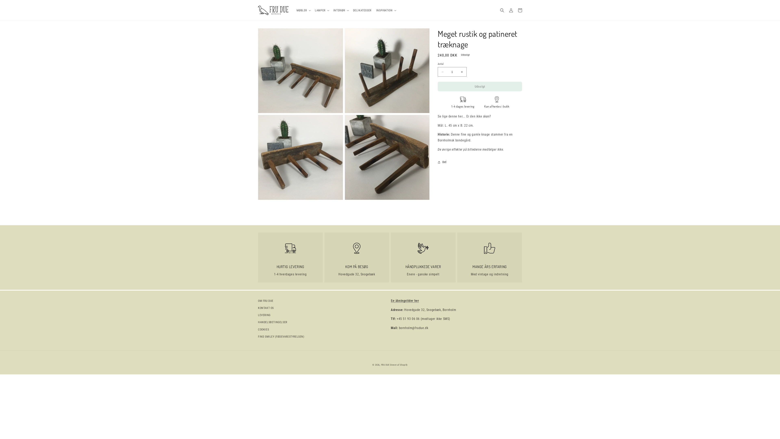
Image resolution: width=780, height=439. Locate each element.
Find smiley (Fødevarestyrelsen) (281, 336)
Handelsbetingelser (272, 322)
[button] (303, 10)
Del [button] (444, 162)
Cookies (263, 329)
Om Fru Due (265, 300)
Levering (264, 315)
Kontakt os (266, 308)
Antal (441, 63)
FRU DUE (385, 365)
